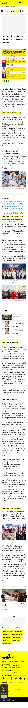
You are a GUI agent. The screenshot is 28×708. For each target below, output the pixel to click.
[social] (3, 678)
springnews (17, 689)
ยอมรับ (4, 696)
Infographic (13, 6)
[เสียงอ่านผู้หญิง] (12, 11)
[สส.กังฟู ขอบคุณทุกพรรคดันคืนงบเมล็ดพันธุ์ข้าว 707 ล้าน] (14, 595)
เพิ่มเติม (4, 693)
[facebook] (4, 81)
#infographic (16, 640)
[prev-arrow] (2, 596)
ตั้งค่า (4, 699)
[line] (8, 81)
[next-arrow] (25, 596)
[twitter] (6, 81)
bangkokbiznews (19, 687)
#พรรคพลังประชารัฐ (17, 634)
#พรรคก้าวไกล (16, 637)
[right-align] (22, 2)
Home (3, 6)
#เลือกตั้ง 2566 (19, 631)
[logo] (5, 2)
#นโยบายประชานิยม (7, 631)
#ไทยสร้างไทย (6, 640)
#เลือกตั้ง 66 (6, 643)
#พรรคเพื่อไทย (6, 637)
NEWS (7, 6)
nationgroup (18, 685)
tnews (16, 691)
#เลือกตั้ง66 (6, 634)
